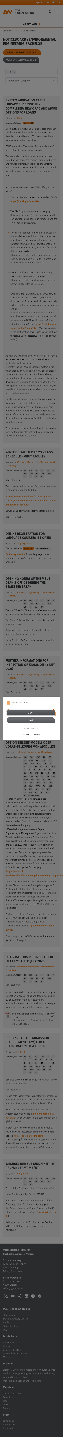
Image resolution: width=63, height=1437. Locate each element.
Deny (30, 712)
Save (30, 720)
